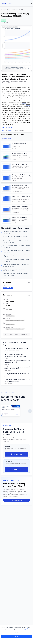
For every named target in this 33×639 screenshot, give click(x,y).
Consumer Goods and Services (10, 10)
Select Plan (16, 469)
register (10, 130)
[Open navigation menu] (31, 3)
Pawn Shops (7, 138)
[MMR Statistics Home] (6, 3)
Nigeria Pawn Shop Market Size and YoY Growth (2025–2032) (16, 374)
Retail (22, 10)
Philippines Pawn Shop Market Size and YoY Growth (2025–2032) (16, 349)
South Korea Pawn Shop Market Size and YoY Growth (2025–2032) (17, 368)
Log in (4, 130)
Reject (16, 632)
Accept (16, 636)
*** (23, 89)
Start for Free (16, 454)
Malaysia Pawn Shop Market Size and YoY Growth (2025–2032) (17, 361)
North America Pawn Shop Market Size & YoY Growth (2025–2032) (16, 380)
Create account (8, 287)
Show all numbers (7, 127)
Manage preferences (26, 629)
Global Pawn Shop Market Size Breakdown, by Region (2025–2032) (15, 355)
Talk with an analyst (16, 500)
